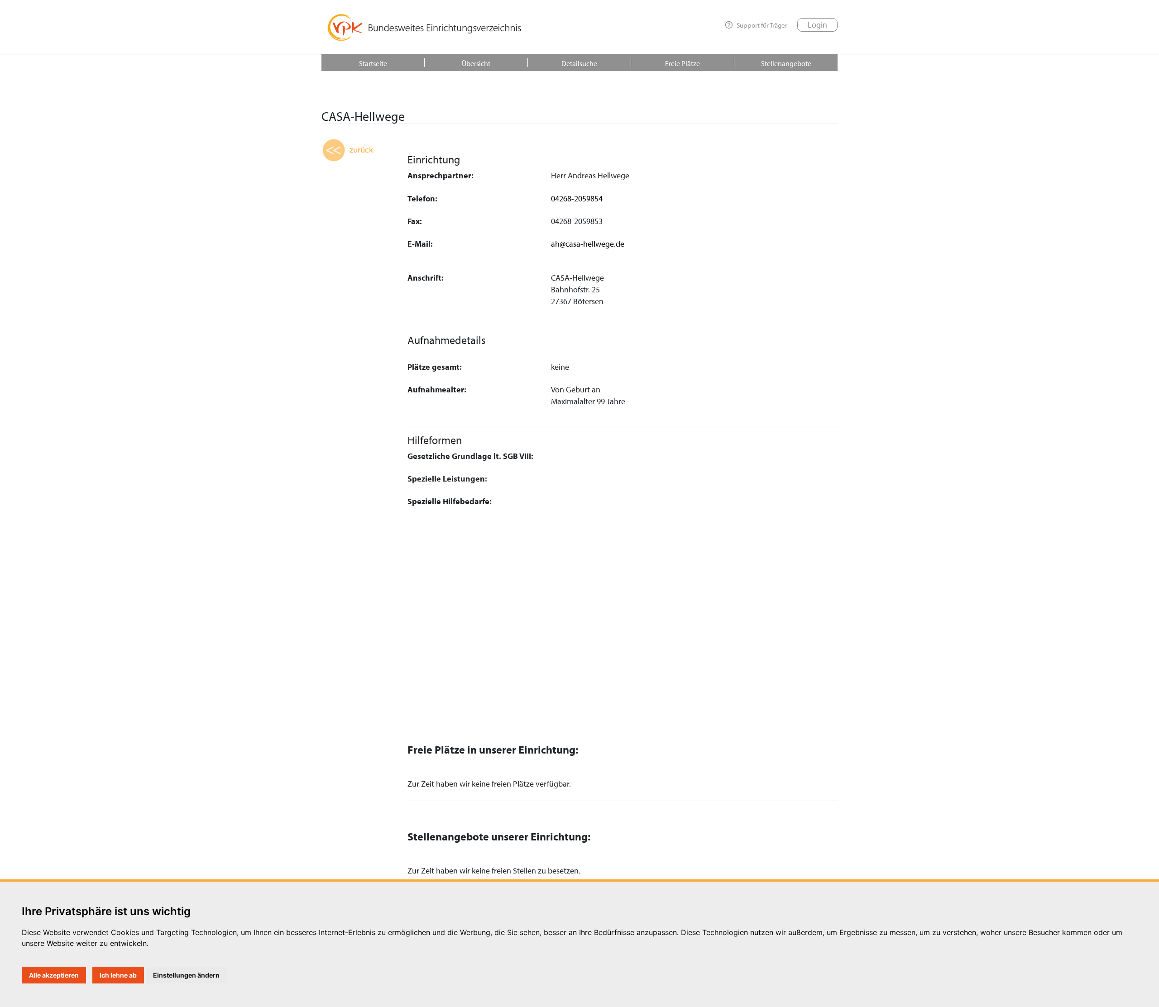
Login (817, 24)
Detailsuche (579, 63)
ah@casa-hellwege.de (587, 244)
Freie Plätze (682, 63)
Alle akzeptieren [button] (54, 975)
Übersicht (476, 63)
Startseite (373, 63)
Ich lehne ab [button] (118, 975)
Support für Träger (762, 25)
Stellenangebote (786, 63)
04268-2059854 (577, 198)
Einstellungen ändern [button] (186, 975)
